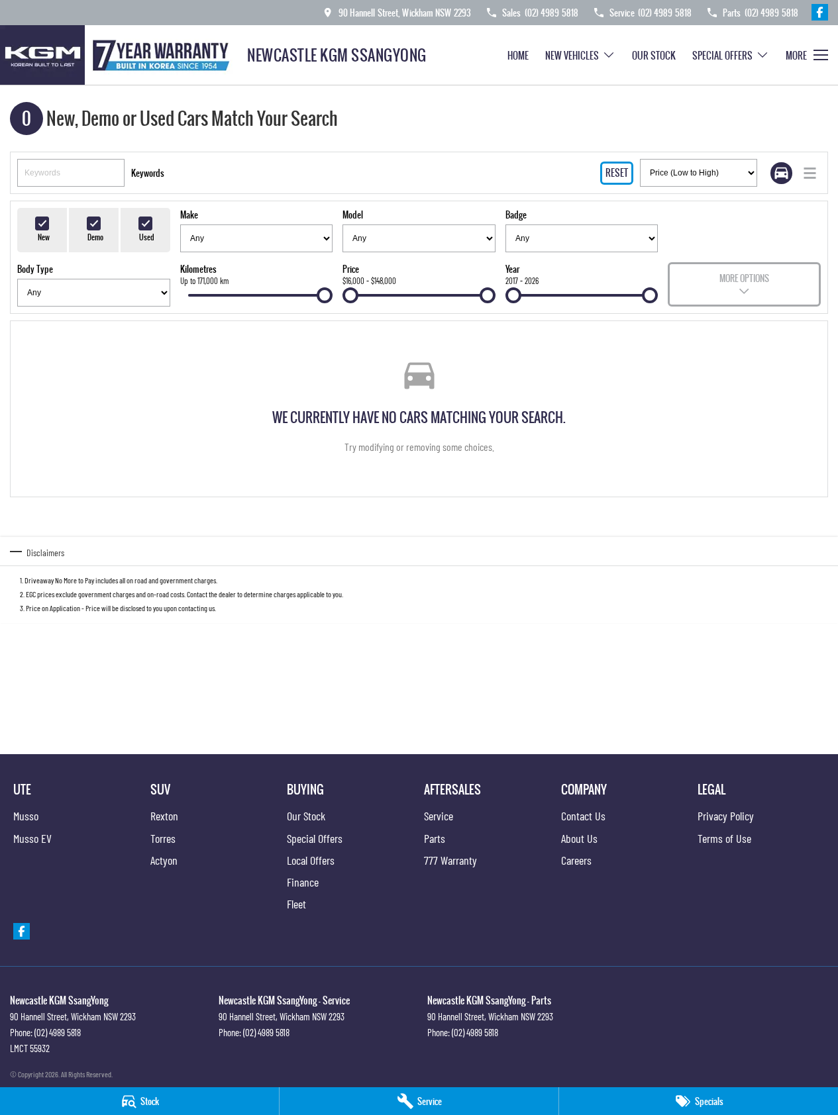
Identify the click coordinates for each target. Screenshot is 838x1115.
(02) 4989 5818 (57, 1032)
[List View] (810, 173)
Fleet (296, 904)
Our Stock (654, 55)
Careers (576, 860)
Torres (163, 838)
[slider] (325, 295)
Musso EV (32, 838)
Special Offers (722, 55)
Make (189, 214)
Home (518, 55)
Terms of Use (724, 838)
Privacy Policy (726, 815)
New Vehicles (572, 55)
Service (438, 815)
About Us (579, 838)
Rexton (164, 815)
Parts (434, 838)
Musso (25, 815)
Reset (616, 172)
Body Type (35, 268)
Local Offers (311, 860)
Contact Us (583, 815)
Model (352, 214)
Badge (516, 214)
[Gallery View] (781, 173)
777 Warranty (450, 860)
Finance (303, 882)
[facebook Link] (820, 12)
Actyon (164, 860)
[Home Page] (118, 55)
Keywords (147, 172)
